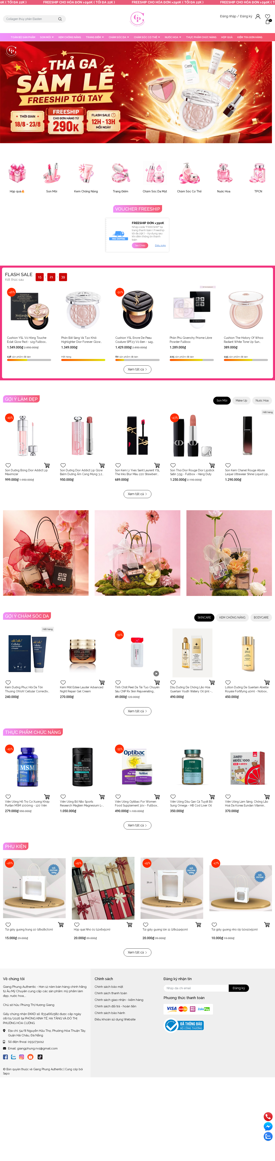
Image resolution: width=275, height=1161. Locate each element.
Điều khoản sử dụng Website (115, 1019)
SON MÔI (45, 37)
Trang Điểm (120, 191)
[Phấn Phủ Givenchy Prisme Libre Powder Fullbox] (192, 310)
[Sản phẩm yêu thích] (267, 16)
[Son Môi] (51, 173)
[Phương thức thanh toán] (188, 1009)
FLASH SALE (18, 274)
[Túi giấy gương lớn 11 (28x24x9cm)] (172, 888)
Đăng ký (246, 16)
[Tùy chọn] (47, 465)
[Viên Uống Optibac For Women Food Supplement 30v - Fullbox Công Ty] (137, 767)
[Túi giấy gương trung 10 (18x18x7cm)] (34, 888)
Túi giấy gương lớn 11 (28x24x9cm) (165, 929)
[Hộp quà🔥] (17, 173)
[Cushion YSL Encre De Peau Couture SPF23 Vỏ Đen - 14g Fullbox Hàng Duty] (137, 310)
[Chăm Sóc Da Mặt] (155, 173)
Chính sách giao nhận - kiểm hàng (119, 1000)
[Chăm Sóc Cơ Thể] (189, 173)
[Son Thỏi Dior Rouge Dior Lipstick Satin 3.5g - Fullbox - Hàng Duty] (192, 435)
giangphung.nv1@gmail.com (37, 1048)
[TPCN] (258, 173)
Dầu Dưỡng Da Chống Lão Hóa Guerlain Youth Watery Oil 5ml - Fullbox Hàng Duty (190, 691)
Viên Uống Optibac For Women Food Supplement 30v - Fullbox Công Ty (136, 805)
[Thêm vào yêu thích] (8, 465)
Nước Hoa (223, 191)
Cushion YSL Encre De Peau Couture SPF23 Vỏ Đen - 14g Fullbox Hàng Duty (134, 341)
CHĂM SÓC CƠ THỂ (146, 37)
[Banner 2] (137, 553)
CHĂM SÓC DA (118, 37)
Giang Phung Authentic (48, 1069)
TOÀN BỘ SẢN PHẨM (23, 37)
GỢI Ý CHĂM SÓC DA (27, 616)
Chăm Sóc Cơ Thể (189, 191)
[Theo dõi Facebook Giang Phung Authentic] (5, 1056)
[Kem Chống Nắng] (86, 173)
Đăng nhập (228, 16)
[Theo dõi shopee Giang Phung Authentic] (30, 1056)
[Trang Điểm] (120, 173)
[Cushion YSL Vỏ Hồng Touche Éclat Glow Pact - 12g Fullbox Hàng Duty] (29, 310)
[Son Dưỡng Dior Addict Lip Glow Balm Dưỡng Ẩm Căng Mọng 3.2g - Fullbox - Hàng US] (82, 435)
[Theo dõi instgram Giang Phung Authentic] (21, 1056)
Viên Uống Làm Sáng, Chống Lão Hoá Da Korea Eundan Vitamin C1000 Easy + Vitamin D (246, 805)
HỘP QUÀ (227, 37)
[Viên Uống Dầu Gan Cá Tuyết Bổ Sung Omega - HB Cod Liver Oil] (192, 767)
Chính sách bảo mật (109, 987)
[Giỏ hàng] (267, 21)
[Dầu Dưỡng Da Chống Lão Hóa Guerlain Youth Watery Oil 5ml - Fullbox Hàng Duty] (192, 652)
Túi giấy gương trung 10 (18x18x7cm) (29, 929)
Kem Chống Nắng (86, 191)
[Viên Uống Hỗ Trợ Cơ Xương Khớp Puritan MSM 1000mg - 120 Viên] (27, 767)
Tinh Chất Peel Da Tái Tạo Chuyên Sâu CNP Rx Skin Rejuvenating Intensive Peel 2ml (137, 691)
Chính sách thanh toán (111, 993)
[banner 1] (46, 553)
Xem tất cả (136, 369)
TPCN (258, 191)
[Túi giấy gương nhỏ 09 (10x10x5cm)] (240, 888)
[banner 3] (229, 553)
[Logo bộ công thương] (183, 1025)
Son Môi (51, 191)
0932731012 (36, 1042)
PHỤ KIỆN (15, 846)
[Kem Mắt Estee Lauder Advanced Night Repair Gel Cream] (82, 652)
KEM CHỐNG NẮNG (70, 37)
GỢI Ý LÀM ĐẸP (21, 399)
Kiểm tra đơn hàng (249, 37)
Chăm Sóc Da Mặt (155, 191)
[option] (136, 92)
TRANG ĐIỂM (93, 37)
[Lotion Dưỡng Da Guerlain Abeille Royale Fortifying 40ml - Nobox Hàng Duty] (247, 652)
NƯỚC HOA (172, 37)
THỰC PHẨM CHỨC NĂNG (201, 37)
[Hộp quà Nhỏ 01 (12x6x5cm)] (103, 888)
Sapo (6, 1073)
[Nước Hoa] (224, 173)
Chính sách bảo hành (110, 1013)
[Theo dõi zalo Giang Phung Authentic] (13, 1056)
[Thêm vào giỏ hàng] (157, 465)
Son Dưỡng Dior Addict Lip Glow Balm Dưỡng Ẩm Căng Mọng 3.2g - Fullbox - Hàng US (82, 474)
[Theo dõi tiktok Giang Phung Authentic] (40, 1056)
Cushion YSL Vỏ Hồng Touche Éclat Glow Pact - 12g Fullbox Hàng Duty (26, 341)
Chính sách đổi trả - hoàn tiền (115, 1006)
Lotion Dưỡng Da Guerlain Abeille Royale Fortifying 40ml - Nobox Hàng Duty (247, 691)
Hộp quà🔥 (17, 191)
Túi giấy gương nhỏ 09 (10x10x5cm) (234, 929)
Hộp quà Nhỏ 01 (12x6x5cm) (92, 929)
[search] (60, 19)
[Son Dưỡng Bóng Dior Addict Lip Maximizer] (27, 435)
